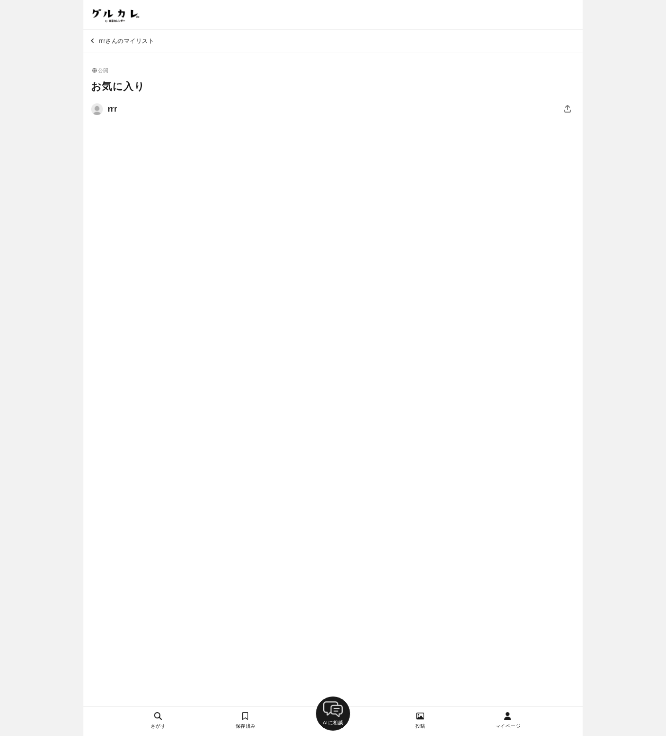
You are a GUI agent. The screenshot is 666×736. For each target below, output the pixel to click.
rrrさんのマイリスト (125, 41)
